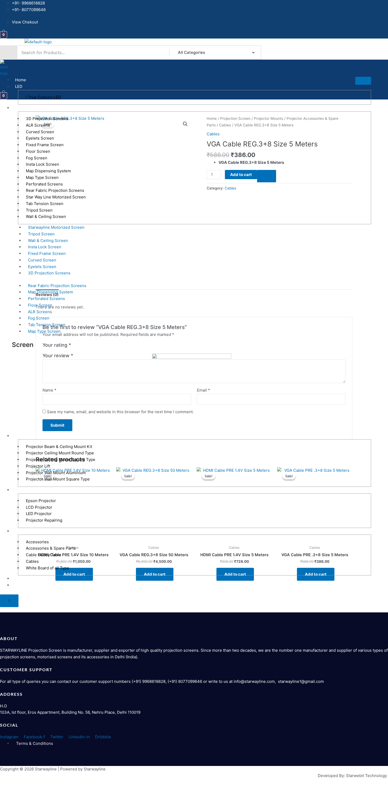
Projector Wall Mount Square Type (58, 479)
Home (20, 79)
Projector (23, 489)
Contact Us (25, 578)
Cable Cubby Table (43, 554)
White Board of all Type (47, 567)
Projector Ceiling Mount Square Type (60, 459)
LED (18, 86)
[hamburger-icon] (363, 81)
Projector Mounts (31, 435)
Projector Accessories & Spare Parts (49, 530)
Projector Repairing (44, 520)
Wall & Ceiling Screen (46, 216)
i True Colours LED (43, 97)
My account (25, 585)
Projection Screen (32, 107)
